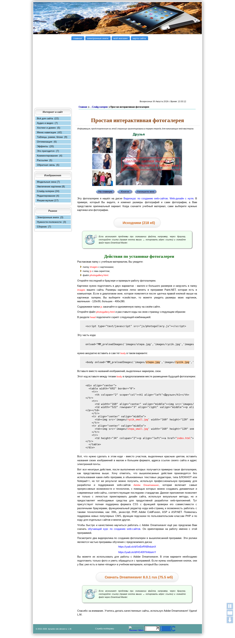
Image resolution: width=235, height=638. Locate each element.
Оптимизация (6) (47, 141)
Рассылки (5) (44, 160)
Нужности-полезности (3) (51, 222)
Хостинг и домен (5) (48, 127)
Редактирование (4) (48, 195)
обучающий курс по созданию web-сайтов (114, 528)
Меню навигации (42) (49, 132)
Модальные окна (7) (48, 181)
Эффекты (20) (45, 146)
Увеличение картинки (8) (51, 186)
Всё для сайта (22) (48, 118)
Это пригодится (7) (48, 151)
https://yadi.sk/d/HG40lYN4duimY (137, 552)
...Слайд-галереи (99, 107)
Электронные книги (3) (50, 217)
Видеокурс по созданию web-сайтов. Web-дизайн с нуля (158, 198)
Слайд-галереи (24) (48, 191)
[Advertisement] (117, 70)
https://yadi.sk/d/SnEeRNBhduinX (137, 546)
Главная (83, 107)
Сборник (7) (44, 226)
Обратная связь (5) (48, 165)
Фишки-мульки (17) (47, 200)
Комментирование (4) (49, 155)
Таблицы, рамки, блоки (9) (52, 137)
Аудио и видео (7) (47, 123)
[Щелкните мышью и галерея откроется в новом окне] (137, 194)
